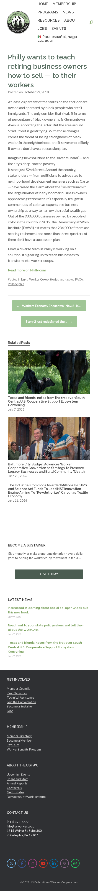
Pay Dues (13, 745)
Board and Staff (17, 779)
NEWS (68, 12)
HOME (43, 4)
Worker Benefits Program (24, 749)
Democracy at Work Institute (26, 797)
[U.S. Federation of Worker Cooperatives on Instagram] (32, 863)
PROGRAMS (48, 12)
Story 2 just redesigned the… (49, 321)
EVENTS (59, 28)
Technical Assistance (20, 697)
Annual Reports (17, 783)
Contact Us (14, 788)
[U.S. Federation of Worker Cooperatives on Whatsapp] (75, 863)
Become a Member (19, 740)
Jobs (10, 711)
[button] (91, 22)
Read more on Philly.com (27, 270)
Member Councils (18, 688)
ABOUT (70, 20)
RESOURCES (49, 20)
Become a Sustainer (20, 706)
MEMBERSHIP (64, 4)
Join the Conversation (21, 702)
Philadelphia (16, 284)
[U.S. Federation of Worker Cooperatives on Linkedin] (53, 863)
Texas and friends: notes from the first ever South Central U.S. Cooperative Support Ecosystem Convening (45, 647)
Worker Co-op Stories (44, 279)
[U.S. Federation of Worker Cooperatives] (18, 22)
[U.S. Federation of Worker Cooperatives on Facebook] (22, 863)
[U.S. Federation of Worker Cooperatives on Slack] (64, 863)
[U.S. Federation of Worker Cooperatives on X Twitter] (11, 863)
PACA (79, 279)
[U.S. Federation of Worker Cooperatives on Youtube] (43, 863)
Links (24, 279)
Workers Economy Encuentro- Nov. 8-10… (49, 306)
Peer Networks (17, 693)
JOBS (42, 28)
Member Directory (19, 736)
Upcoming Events (18, 774)
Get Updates (15, 792)
